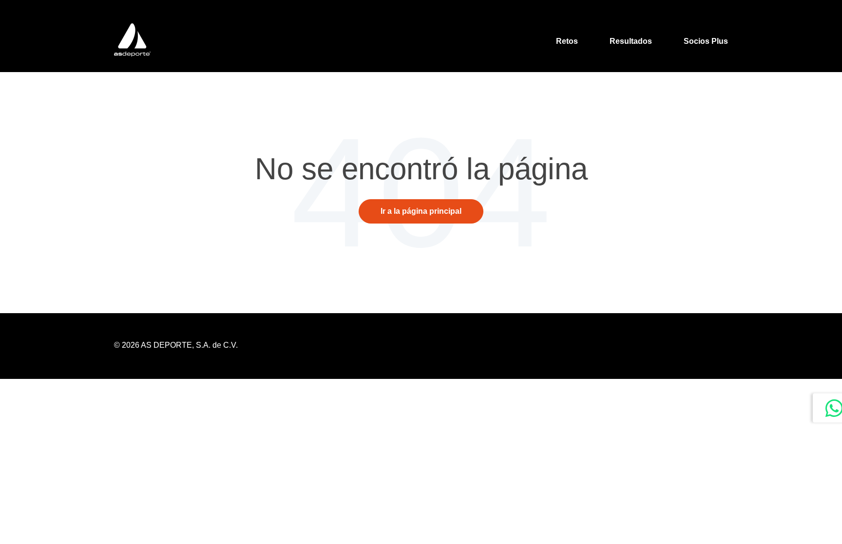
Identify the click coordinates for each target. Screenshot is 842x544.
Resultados (631, 41)
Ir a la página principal (421, 211)
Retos (567, 41)
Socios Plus (706, 41)
